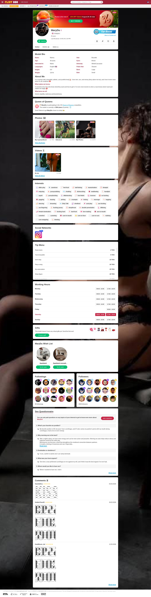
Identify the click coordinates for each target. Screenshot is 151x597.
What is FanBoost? (110, 35)
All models (5, 6)
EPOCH (34, 591)
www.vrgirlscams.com (22, 591)
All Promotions (32, 6)
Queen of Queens (68, 105)
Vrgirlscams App (54, 6)
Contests (42, 6)
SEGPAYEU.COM (42, 591)
